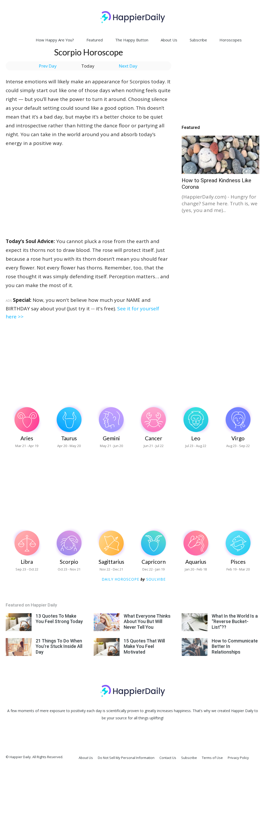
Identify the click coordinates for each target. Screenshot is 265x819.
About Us (169, 39)
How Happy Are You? (55, 39)
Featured (94, 39)
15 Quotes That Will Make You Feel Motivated (144, 646)
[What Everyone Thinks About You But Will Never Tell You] (107, 622)
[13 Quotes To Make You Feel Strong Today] (19, 622)
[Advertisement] (88, 186)
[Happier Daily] (132, 17)
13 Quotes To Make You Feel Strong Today (59, 618)
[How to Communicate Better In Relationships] (195, 647)
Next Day (128, 66)
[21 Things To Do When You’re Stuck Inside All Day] (19, 647)
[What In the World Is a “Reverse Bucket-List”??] (195, 622)
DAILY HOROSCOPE (120, 579)
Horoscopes (230, 39)
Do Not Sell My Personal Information (126, 757)
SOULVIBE (156, 579)
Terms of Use (212, 757)
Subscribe (198, 39)
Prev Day (48, 66)
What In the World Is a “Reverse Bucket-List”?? (235, 621)
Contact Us (167, 757)
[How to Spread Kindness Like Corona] (220, 155)
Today (87, 66)
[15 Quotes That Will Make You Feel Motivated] (107, 647)
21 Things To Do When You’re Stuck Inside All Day (59, 646)
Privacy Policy (238, 757)
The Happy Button (131, 39)
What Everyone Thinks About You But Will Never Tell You (147, 621)
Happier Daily (242, 710)
